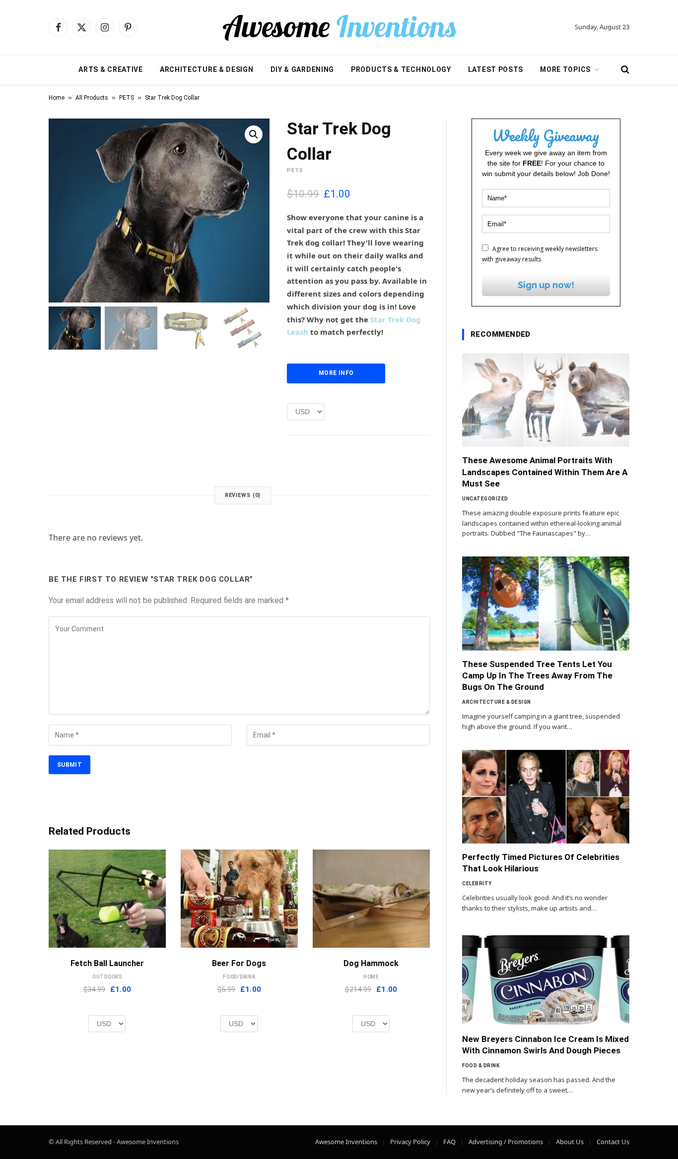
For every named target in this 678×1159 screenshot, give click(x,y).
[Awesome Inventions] (339, 27)
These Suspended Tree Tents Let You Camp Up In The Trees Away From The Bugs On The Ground (537, 675)
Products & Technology (401, 69)
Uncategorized (485, 498)
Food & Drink (480, 1065)
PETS (126, 97)
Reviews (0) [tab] (243, 495)
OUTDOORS (107, 976)
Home (57, 97)
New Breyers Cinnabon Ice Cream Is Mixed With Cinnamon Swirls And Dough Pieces (545, 1044)
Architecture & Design (207, 69)
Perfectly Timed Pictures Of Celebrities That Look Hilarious (540, 862)
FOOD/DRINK (239, 976)
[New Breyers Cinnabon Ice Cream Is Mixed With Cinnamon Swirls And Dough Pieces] (545, 978)
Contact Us (613, 1141)
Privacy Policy (410, 1141)
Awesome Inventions (346, 1141)
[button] (254, 134)
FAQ (449, 1141)
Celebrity (477, 883)
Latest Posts (495, 69)
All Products (91, 97)
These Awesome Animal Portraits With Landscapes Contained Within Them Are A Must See (544, 471)
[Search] (624, 70)
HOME (371, 976)
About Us (570, 1141)
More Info (336, 372)
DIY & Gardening (303, 69)
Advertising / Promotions (506, 1141)
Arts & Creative (110, 69)
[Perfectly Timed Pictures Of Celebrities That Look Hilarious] (545, 797)
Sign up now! (546, 285)
